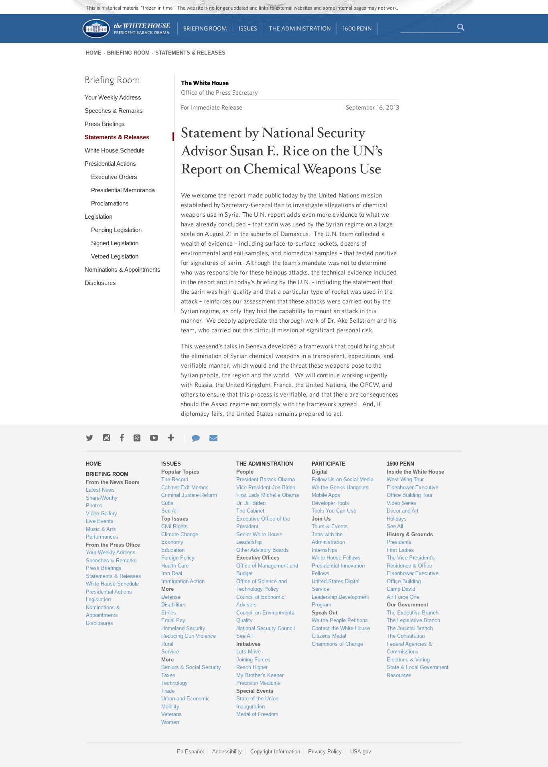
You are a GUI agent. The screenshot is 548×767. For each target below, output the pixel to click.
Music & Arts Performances (102, 533)
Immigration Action (183, 581)
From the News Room (113, 482)
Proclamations (110, 203)
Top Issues (174, 519)
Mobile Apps (326, 495)
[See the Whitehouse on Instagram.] (106, 437)
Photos (94, 506)
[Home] (125, 38)
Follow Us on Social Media (342, 479)
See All (169, 511)
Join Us (321, 519)
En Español (190, 752)
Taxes (168, 675)
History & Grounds (410, 534)
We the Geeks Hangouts (340, 487)
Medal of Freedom (257, 714)
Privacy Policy (325, 752)
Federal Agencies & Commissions (409, 648)
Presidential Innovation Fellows (338, 570)
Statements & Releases (190, 53)
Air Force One (403, 597)
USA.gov (360, 752)
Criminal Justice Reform (189, 495)
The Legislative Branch (413, 620)
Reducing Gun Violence (188, 636)
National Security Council (265, 628)
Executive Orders (114, 176)
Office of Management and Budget (267, 570)
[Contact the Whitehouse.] (192, 437)
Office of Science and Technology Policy (261, 585)
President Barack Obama (265, 479)
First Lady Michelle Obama (267, 495)
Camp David (401, 589)
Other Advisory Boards (262, 550)
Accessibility (227, 752)
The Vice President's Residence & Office (411, 562)
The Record (174, 479)
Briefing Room (205, 28)
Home (93, 53)
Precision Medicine (258, 683)
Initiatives (248, 644)
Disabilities (174, 605)
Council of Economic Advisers (260, 601)
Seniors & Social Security (191, 667)
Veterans (171, 714)
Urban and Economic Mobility (185, 703)
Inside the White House (415, 472)
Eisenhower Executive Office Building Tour (412, 491)
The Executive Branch (412, 613)
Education (173, 550)
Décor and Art (402, 511)
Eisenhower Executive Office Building (412, 577)
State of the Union (257, 699)
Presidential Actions (110, 163)
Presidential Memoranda (123, 190)
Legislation (98, 216)
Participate (328, 464)
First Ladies (400, 550)
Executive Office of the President (263, 523)
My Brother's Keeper (260, 675)
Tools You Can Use (334, 511)
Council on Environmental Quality (266, 617)
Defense (171, 597)
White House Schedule (114, 150)
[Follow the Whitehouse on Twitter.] (89, 437)
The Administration (300, 28)
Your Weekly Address (113, 97)
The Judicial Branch (410, 628)
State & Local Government (418, 667)
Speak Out (324, 613)
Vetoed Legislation (114, 256)
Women (170, 722)
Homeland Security (183, 628)
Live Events (100, 521)
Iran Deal (171, 573)
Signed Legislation (114, 243)
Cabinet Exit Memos (185, 487)
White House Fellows (336, 558)
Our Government (407, 605)
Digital (320, 472)
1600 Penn (357, 28)
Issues (248, 28)
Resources (399, 675)
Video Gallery (101, 514)
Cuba (167, 503)
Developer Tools (330, 503)
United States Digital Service (335, 585)
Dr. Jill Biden (251, 503)
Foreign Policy (178, 558)
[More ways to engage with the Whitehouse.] (171, 437)
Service (170, 652)
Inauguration (250, 707)
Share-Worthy (102, 498)
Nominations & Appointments (122, 269)
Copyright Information (275, 752)
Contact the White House (341, 628)
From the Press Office (113, 545)
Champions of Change (337, 644)
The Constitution (406, 636)
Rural (167, 644)
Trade (168, 691)
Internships (324, 550)
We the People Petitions (340, 620)
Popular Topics (180, 472)
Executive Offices (257, 558)
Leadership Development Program (340, 601)
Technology (174, 683)
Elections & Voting (408, 660)
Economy (172, 542)
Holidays (397, 519)
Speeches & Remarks (114, 110)
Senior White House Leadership (259, 538)
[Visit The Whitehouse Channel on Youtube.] (154, 437)
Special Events (254, 691)
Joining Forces (253, 660)
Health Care (175, 566)
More (167, 589)
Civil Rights (174, 526)
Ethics (168, 613)
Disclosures (100, 282)
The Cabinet (250, 511)
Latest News (100, 490)
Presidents (399, 542)
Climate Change (179, 534)
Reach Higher (252, 667)
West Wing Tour (405, 479)
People (245, 472)
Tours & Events (330, 526)
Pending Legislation (116, 229)
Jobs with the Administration (328, 538)
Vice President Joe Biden (265, 487)
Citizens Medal (329, 636)
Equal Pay (173, 620)
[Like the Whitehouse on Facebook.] (122, 437)
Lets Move (248, 652)
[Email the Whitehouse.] (213, 437)
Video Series (401, 503)
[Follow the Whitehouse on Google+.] (137, 437)
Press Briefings (105, 123)
